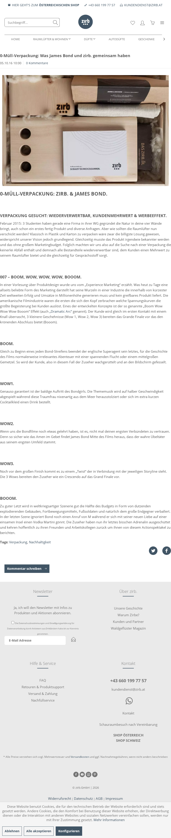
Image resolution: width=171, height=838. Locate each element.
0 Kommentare (37, 63)
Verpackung (18, 542)
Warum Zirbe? (128, 615)
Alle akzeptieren (38, 831)
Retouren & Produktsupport (43, 687)
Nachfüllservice (43, 700)
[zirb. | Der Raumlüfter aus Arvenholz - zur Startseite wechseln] (85, 19)
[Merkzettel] (132, 22)
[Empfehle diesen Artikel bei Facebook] (166, 550)
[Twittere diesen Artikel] (155, 550)
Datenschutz (83, 798)
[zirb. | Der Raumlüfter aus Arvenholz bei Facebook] (76, 775)
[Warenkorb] (152, 22)
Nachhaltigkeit (40, 542)
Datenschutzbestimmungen (32, 623)
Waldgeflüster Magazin (128, 628)
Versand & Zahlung (42, 693)
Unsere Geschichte (128, 608)
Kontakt (128, 713)
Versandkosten (80, 757)
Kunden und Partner (128, 621)
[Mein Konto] (142, 22)
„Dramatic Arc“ (60, 311)
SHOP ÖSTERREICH (128, 735)
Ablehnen (12, 831)
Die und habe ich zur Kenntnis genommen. (43, 628)
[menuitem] (32, 22)
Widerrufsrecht (59, 798)
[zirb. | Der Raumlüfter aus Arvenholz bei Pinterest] (95, 775)
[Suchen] (55, 22)
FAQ (42, 680)
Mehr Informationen (109, 820)
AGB (99, 798)
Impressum (114, 798)
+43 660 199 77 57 (128, 681)
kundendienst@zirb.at (128, 689)
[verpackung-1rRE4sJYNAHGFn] (85, 130)
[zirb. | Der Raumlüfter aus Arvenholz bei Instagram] (88, 775)
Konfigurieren (68, 831)
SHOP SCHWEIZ (128, 740)
